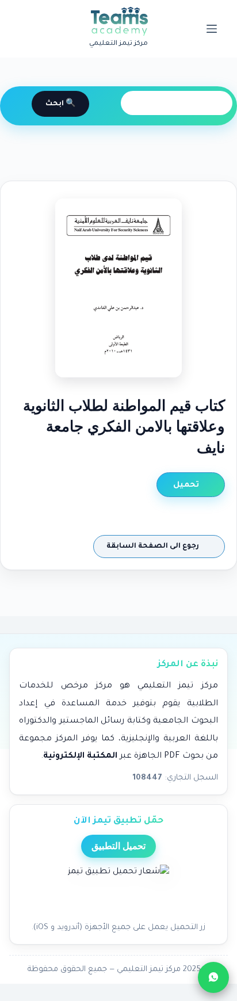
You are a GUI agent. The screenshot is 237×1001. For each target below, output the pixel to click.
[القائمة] (212, 29)
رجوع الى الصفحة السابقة (153, 546)
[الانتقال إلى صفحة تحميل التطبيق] (118, 890)
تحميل (187, 485)
